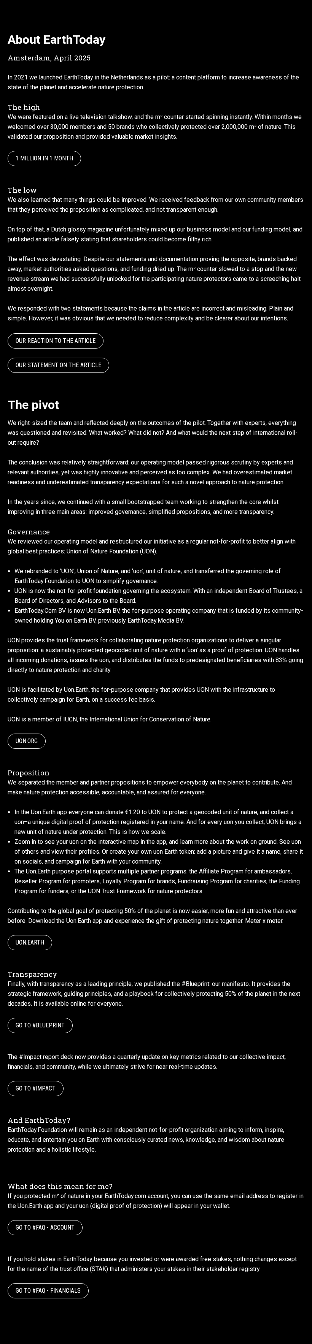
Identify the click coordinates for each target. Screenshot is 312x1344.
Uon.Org (27, 741)
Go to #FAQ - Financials (48, 1290)
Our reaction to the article (56, 340)
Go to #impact (36, 1088)
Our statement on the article (58, 365)
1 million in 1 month (44, 158)
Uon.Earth (30, 942)
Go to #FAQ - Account (45, 1227)
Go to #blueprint (40, 1025)
